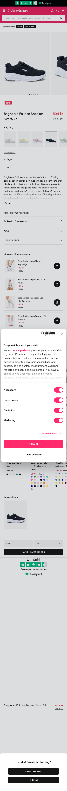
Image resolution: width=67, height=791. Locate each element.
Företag (33, 780)
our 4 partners (21, 350)
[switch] (58, 400)
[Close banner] (62, 333)
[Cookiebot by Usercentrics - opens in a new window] (41, 333)
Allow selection (33, 454)
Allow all (34, 444)
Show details (49, 433)
